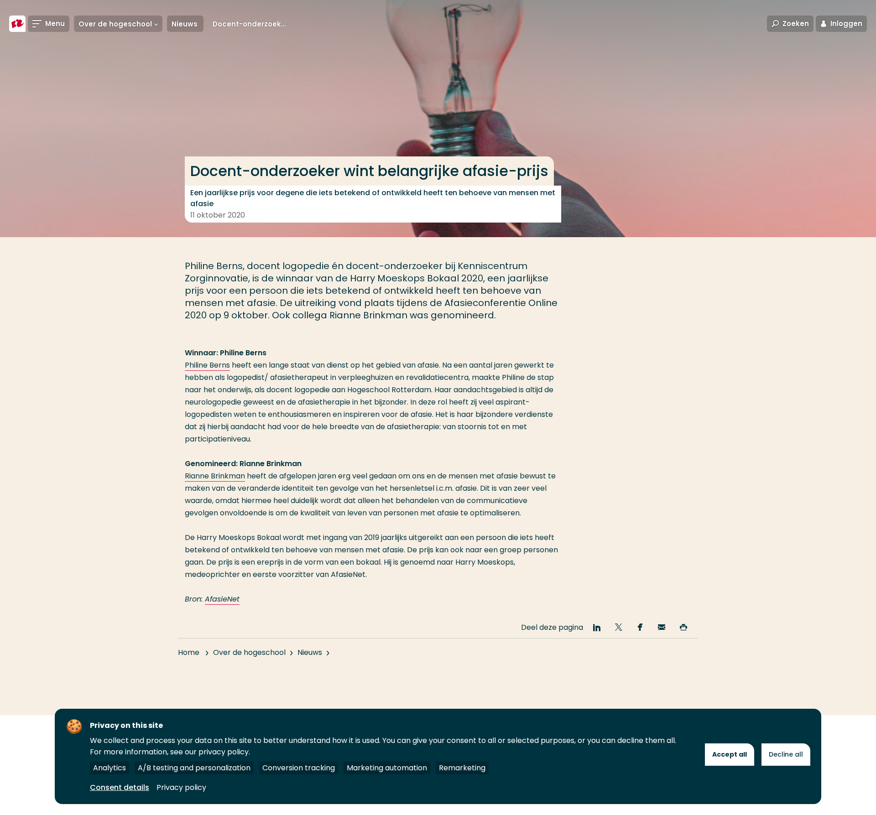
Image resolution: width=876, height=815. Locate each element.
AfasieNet (222, 599)
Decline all (786, 754)
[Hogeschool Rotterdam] (17, 24)
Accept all (729, 754)
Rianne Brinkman (215, 476)
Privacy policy (181, 787)
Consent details (119, 787)
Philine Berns (207, 365)
